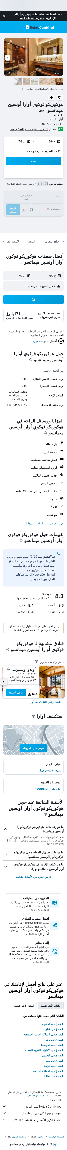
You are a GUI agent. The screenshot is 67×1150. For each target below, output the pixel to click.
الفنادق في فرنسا (53, 1066)
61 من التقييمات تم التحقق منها (29, 129)
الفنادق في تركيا (54, 1039)
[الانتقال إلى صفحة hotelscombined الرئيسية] (39, 27)
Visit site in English (32, 18)
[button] (4, 16)
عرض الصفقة (16, 692)
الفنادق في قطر (54, 1029)
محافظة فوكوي (19, 1136)
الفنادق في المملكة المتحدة (48, 1071)
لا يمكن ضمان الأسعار (38, 1095)
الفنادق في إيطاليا (53, 1076)
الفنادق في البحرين (52, 1055)
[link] (45, 701)
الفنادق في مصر (54, 1060)
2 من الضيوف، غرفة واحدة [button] (43, 151)
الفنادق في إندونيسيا (52, 1045)
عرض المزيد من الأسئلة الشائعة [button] (33, 877)
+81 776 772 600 (52, 124)
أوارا (55, 1144)
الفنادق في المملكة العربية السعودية (43, 1034)
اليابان (41, 1136)
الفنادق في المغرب (52, 1024)
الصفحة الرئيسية (56, 1136)
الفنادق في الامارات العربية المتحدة (44, 1050)
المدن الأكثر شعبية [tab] (24, 1005)
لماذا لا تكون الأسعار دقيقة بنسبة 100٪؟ (37, 1120)
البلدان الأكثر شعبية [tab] (50, 1005)
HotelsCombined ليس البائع (43, 1106)
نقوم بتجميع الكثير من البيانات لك (41, 1113)
